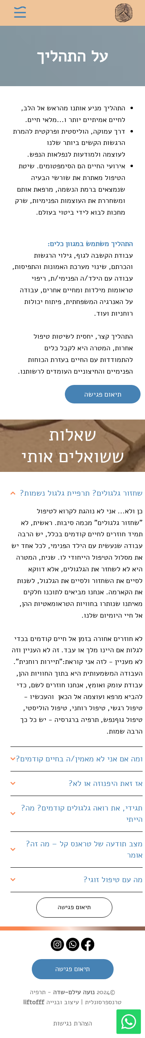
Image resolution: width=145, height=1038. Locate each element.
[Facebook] (87, 944)
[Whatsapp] (128, 1021)
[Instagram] (57, 944)
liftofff (33, 1002)
